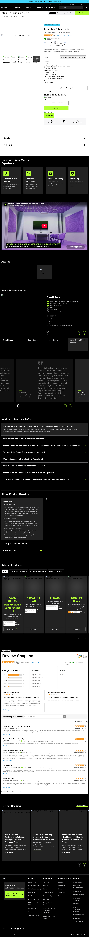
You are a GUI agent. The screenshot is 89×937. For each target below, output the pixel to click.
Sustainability (47, 896)
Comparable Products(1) (19, 571)
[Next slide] (84, 333)
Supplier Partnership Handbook (79, 909)
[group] (6, 59)
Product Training (78, 894)
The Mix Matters (48, 892)
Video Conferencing (34, 889)
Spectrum (61, 896)
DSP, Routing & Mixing (33, 904)
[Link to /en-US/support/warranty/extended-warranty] (48, 44)
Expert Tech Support (77, 122)
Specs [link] (72, 13)
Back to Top (18, 791)
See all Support (78, 922)
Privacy (72, 934)
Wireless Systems (34, 885)
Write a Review (67, 35)
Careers (45, 889)
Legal (84, 934)
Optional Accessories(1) (38, 571)
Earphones (31, 896)
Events (60, 889)
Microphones (32, 882)
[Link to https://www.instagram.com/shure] (9, 928)
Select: (46, 57)
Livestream (61, 892)
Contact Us (76, 918)
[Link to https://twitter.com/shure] (7, 928)
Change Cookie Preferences (48, 904)
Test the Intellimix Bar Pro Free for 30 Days (44, 1)
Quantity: (46, 62)
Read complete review (9, 710)
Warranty (76, 904)
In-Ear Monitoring (33, 899)
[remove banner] (87, 1)
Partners (46, 899)
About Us (46, 882)
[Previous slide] (79, 333)
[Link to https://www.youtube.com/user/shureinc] (18, 929)
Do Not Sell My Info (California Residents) (49, 911)
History (45, 885)
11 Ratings (59, 35)
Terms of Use (79, 934)
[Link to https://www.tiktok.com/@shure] (21, 928)
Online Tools (77, 891)
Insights (60, 882)
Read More (76, 51)
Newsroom (61, 885)
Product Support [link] (62, 13)
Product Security (78, 915)
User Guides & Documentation (78, 887)
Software (31, 912)
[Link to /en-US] (6, 8)
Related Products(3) (55, 571)
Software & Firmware (76, 899)
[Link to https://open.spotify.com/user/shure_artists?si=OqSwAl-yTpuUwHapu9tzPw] (15, 929)
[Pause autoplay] (47, 333)
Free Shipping (51, 122)
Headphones (32, 892)
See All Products (33, 915)
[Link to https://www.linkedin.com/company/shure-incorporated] (12, 928)
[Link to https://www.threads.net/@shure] (23, 928)
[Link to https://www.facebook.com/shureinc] (4, 928)
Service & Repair (78, 882)
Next (64, 792)
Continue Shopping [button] (57, 103)
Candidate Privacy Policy (49, 917)
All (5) (5, 571)
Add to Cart (49, 115)
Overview (52, 13)
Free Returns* (64, 122)
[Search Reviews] (64, 716)
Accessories (32, 908)
